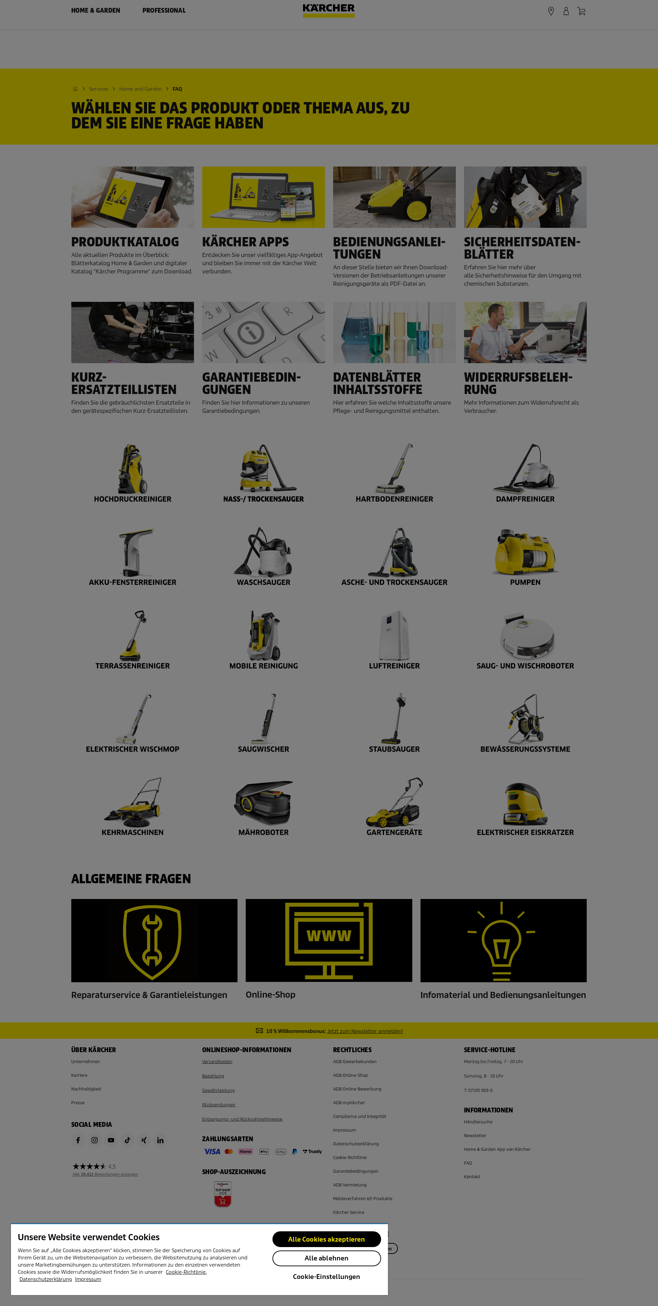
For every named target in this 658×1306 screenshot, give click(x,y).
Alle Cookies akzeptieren (326, 1239)
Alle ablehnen (327, 1258)
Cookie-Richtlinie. (186, 1272)
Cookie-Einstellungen (327, 1277)
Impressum (88, 1279)
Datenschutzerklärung (46, 1279)
